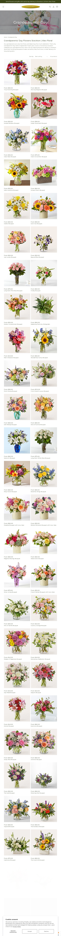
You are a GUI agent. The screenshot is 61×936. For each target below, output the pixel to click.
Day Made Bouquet (9, 692)
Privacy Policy (17, 926)
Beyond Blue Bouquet (37, 257)
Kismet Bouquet (9, 726)
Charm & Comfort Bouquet (39, 156)
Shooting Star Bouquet (38, 793)
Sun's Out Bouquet (36, 223)
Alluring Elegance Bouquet (39, 89)
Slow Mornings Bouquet (38, 893)
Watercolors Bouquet (37, 558)
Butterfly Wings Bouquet (38, 491)
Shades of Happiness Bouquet (13, 659)
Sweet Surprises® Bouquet (39, 123)
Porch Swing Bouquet (10, 391)
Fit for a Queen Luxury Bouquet (13, 893)
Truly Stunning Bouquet (11, 89)
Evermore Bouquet (36, 726)
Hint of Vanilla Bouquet (11, 625)
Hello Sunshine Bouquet (11, 190)
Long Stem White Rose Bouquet (40, 458)
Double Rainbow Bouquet (11, 123)
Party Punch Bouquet (10, 491)
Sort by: (31, 56)
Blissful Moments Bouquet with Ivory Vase (43, 525)
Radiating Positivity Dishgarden (40, 324)
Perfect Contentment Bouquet (13, 324)
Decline (46, 931)
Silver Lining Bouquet (10, 592)
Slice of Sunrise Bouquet (38, 424)
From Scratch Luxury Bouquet (40, 391)
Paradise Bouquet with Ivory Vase (14, 525)
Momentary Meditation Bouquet (40, 659)
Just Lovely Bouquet (10, 257)
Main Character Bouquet (11, 357)
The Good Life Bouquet (38, 860)
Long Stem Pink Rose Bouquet (13, 290)
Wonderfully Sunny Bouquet (39, 357)
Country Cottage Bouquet (38, 625)
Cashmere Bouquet (10, 860)
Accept (30, 931)
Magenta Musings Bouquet (12, 558)
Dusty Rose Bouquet (10, 759)
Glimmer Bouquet (36, 759)
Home (5, 37)
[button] (3, 7)
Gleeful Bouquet (9, 223)
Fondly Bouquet (35, 290)
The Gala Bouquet (9, 793)
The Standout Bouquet (37, 826)
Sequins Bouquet (36, 692)
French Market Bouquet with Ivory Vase (43, 592)
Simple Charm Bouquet (38, 190)
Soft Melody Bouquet (10, 424)
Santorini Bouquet (9, 458)
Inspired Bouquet (9, 826)
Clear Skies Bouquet (10, 156)
